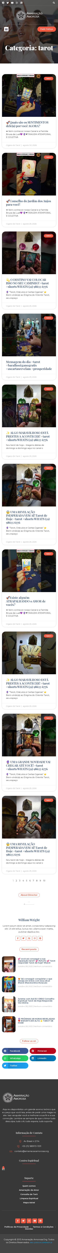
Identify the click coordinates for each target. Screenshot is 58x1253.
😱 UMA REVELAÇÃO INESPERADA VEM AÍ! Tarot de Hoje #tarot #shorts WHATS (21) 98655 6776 (28, 517)
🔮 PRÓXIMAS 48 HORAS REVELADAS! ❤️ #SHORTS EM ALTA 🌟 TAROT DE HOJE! (36, 1021)
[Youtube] (34, 1220)
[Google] (29, 938)
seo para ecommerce (41, 1242)
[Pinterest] (40, 938)
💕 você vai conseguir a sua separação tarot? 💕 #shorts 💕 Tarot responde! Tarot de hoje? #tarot (36, 961)
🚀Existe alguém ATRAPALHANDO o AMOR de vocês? (26, 601)
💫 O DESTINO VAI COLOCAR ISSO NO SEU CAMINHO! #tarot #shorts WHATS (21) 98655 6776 (27, 283)
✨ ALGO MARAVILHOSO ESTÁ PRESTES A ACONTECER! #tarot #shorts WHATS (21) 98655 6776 (28, 436)
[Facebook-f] (18, 938)
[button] (54, 3)
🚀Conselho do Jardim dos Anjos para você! (28, 202)
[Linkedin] (21, 3)
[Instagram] (17, 3)
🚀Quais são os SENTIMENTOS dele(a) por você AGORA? (27, 124)
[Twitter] (23, 938)
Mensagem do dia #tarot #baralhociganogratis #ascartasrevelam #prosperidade (29, 365)
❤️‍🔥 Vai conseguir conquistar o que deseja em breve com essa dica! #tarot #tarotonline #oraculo (35, 981)
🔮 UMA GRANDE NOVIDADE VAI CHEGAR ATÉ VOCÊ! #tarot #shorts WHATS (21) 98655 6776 (28, 765)
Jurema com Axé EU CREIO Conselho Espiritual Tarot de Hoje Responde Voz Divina (36, 1001)
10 (44, 880)
